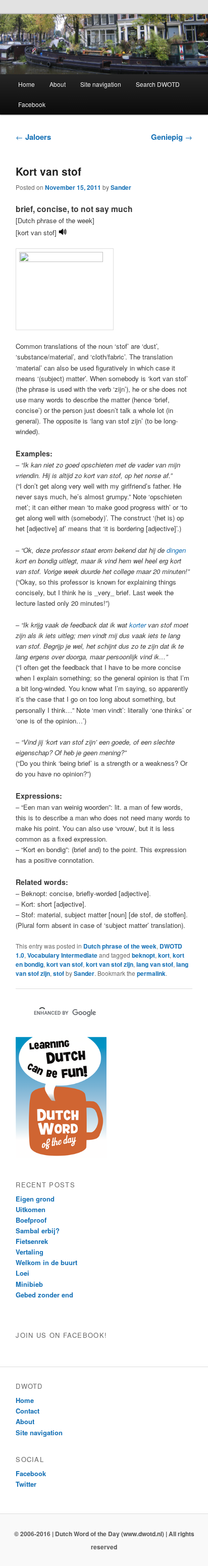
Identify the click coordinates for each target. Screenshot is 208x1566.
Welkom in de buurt (46, 1262)
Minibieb (29, 1284)
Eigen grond (35, 1199)
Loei (22, 1273)
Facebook (31, 104)
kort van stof (64, 964)
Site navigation (100, 84)
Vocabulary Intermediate (62, 955)
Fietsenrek (32, 1241)
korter (137, 625)
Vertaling (29, 1252)
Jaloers (33, 136)
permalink (151, 973)
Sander (121, 187)
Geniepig (171, 136)
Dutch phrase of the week (120, 946)
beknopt (143, 955)
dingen (176, 550)
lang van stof (154, 964)
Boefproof (31, 1220)
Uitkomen (30, 1209)
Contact (27, 1411)
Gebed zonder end (44, 1294)
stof (58, 973)
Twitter (26, 1484)
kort (164, 955)
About (57, 84)
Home (26, 84)
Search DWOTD (158, 84)
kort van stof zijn (109, 964)
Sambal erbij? (38, 1230)
